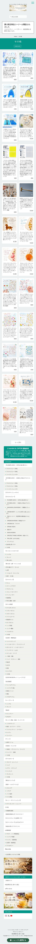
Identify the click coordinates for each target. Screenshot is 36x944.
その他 (8, 547)
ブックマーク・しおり (12, 650)
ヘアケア (8, 791)
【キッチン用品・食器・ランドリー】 (15, 720)
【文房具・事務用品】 (11, 637)
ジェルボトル (9, 631)
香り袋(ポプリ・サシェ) (12, 567)
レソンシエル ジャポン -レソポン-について (18, 929)
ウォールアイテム (11, 685)
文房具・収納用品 (11, 842)
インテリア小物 (10, 688)
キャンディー (9, 713)
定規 (7, 668)
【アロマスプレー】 (10, 496)
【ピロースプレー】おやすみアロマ (14, 822)
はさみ (8, 665)
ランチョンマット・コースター (14, 729)
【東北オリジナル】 (10, 780)
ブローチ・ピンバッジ (12, 762)
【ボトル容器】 (9, 604)
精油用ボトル (9, 619)
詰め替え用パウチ (11, 544)
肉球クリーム (9, 742)
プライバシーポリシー (18, 931)
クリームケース (10, 616)
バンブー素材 (9, 628)
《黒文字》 (9, 529)
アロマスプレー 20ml (12, 468)
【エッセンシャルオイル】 (12, 550)
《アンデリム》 (10, 541)
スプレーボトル (10, 610)
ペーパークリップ (11, 641)
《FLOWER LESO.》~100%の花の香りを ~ (16, 465)
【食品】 (7, 710)
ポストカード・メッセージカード (15, 647)
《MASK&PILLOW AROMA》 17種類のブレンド (18, 508)
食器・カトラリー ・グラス (13, 726)
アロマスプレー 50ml (12, 471)
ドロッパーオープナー (12, 592)
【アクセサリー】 (9, 758)
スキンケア (9, 788)
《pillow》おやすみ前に (13, 538)
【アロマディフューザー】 (12, 492)
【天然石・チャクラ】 (11, 745)
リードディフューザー (12, 474)
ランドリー (9, 735)
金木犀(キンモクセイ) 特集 (13, 854)
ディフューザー (10, 594)
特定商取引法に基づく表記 (12, 884)
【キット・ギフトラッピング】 (13, 800)
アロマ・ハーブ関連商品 (12, 833)
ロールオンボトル (11, 607)
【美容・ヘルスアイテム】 (12, 784)
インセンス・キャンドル (12, 573)
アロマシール (9, 589)
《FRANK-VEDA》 (11, 526)
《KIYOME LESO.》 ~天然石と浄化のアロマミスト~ (17, 478)
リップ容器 (9, 625)
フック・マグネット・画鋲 (13, 659)
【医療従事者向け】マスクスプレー (14, 814)
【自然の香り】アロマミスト (12, 826)
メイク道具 (9, 793)
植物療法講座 (17, 46)
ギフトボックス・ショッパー (13, 803)
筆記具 (8, 662)
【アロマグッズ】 (9, 579)
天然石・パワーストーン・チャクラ (15, 749)
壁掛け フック (10, 691)
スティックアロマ (11, 586)
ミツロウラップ (10, 723)
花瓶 (7, 693)
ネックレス (9, 771)
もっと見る (18, 442)
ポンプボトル (9, 622)
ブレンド (8, 557)
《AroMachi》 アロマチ (13, 523)
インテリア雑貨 (10, 836)
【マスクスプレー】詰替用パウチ (13, 818)
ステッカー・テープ (11, 653)
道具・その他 (9, 576)
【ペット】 (8, 738)
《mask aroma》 (11, 532)
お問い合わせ (8, 888)
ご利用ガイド (8, 880)
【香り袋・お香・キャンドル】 (13, 563)
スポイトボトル (10, 613)
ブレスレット (9, 774)
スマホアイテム (10, 696)
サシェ (8, 583)
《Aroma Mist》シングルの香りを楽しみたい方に (18, 512)
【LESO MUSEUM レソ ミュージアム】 (15, 677)
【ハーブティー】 (9, 700)
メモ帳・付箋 (9, 656)
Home (15, 36)
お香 (7, 570)
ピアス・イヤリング (11, 768)
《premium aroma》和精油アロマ (15, 520)
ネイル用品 (9, 796)
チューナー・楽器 (11, 752)
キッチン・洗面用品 (11, 839)
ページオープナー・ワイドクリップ (15, 644)
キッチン (8, 732)
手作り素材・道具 (11, 600)
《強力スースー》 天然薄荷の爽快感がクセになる (18, 517)
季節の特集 (8, 849)
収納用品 (8, 597)
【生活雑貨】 (8, 681)
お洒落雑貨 (8, 830)
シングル (8, 554)
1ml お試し (9, 560)
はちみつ (8, 716)
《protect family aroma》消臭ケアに (17, 535)
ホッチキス (9, 671)
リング (8, 765)
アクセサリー (9, 845)
